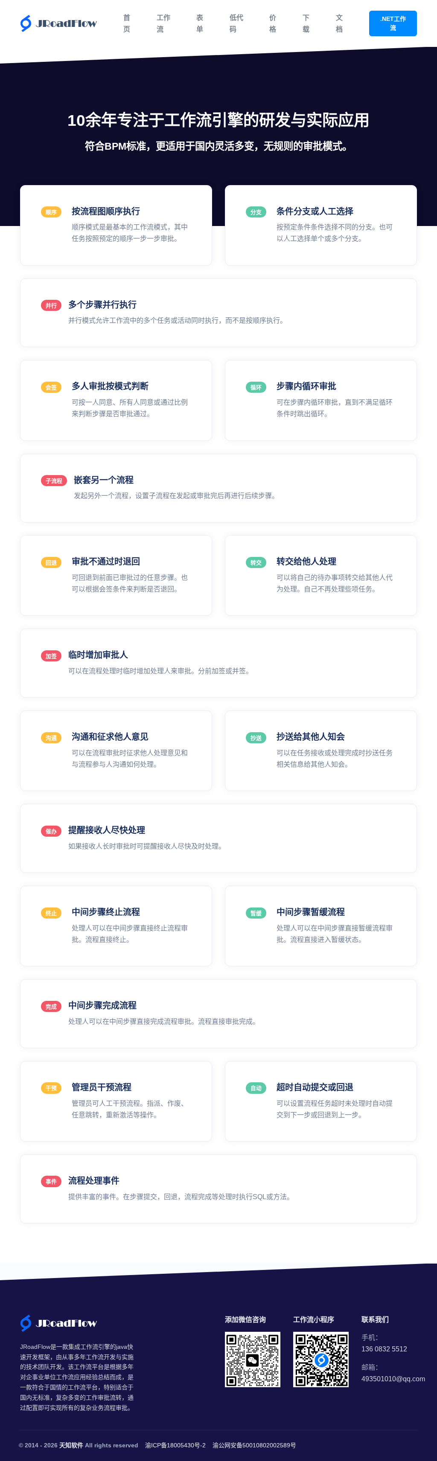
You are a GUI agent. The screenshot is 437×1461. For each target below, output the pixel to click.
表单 (199, 23)
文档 (339, 23)
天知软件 (71, 1445)
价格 (272, 23)
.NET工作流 (393, 23)
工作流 (163, 23)
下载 (306, 23)
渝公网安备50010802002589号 (254, 1445)
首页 (126, 23)
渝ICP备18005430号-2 (175, 1445)
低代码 (236, 23)
